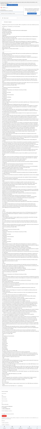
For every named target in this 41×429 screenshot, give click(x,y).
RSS (2, 395)
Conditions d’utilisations (5, 424)
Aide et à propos (4, 398)
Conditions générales (5, 422)
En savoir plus (3, 4)
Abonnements (4, 393)
